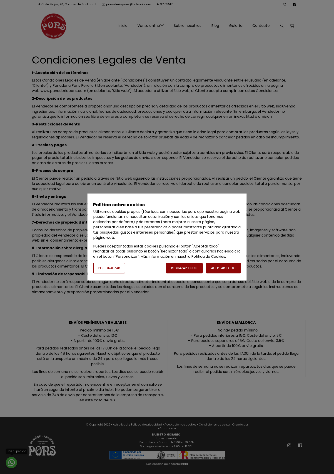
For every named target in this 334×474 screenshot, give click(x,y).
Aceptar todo (223, 268)
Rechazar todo (184, 268)
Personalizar (109, 268)
